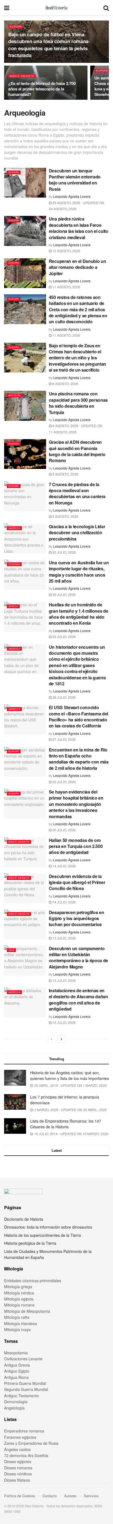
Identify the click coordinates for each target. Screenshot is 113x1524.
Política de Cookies (19, 1495)
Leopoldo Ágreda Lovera (72, 196)
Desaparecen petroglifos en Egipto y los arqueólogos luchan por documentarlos (76, 918)
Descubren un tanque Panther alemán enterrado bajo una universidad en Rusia (75, 180)
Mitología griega (18, 1286)
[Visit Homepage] (56, 7)
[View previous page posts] (51, 1039)
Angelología (14, 1408)
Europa (16, 26)
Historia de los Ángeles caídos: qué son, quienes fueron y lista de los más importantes (69, 1075)
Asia (11, 950)
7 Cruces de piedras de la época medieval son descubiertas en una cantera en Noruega (77, 493)
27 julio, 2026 (64, 739)
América (14, 528)
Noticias (15, 395)
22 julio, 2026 (64, 781)
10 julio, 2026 (64, 1022)
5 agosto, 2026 (65, 474)
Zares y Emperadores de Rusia (31, 1443)
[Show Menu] (6, 7)
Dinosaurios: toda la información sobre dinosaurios (48, 1227)
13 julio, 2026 (64, 938)
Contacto (50, 1495)
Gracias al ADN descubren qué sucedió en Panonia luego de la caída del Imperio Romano (77, 451)
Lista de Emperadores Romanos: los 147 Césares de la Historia (65, 1123)
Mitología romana (19, 1305)
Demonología (15, 1401)
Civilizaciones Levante (23, 1358)
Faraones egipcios (20, 1437)
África (13, 606)
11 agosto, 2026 (66, 286)
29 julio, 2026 (64, 594)
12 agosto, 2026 (66, 250)
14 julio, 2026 (64, 866)
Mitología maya (17, 1329)
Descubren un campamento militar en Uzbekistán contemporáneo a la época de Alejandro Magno (78, 957)
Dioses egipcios (17, 1461)
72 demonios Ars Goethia (26, 1455)
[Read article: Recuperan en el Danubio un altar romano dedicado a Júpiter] (25, 273)
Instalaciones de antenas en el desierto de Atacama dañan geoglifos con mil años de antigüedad (78, 999)
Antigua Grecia (17, 1365)
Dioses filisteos (17, 1480)
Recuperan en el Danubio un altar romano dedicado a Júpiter (77, 267)
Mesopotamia (16, 1352)
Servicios (91, 1495)
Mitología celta (16, 1317)
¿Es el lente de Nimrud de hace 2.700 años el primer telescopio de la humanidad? (41, 88)
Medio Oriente (22, 76)
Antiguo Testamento (21, 1395)
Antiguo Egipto (16, 1371)
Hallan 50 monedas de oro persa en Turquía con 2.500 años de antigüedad (76, 846)
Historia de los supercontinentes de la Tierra (42, 1235)
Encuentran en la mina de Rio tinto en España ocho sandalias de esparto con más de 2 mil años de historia (79, 759)
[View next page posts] (61, 1039)
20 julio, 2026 (64, 829)
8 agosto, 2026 (65, 383)
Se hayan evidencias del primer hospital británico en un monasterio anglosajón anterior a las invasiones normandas (76, 804)
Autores (70, 1495)
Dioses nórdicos (18, 1473)
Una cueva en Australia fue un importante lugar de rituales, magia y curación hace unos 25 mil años (79, 571)
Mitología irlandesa (20, 1323)
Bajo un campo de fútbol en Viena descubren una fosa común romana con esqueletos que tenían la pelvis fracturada (48, 45)
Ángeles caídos (17, 1449)
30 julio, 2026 (64, 552)
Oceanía (14, 564)
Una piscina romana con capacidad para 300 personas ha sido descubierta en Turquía (78, 402)
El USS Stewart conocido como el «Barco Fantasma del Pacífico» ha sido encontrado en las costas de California (78, 716)
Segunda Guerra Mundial (26, 1389)
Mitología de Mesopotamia (27, 1311)
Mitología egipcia (18, 1299)
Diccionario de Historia (23, 1219)
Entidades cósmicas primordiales (32, 1280)
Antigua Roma (16, 1377)
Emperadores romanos (24, 1431)
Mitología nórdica (19, 1293)
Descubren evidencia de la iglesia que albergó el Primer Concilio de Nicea (77, 882)
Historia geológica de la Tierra (30, 1243)
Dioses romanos (18, 1467)
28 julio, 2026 (64, 697)
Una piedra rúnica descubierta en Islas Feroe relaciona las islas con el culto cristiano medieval (78, 228)
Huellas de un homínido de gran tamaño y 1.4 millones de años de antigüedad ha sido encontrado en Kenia (78, 613)
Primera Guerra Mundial (25, 1383)
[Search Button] (106, 7)
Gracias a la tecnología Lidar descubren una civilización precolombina (77, 532)
